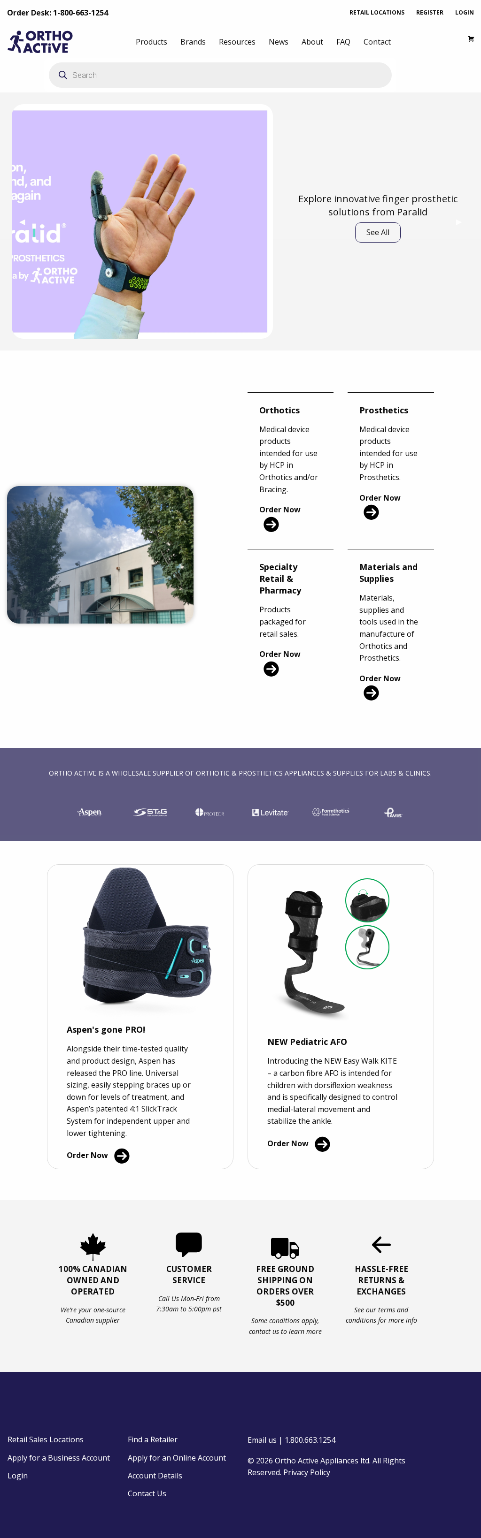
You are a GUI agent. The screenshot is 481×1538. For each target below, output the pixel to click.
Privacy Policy (306, 1472)
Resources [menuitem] (237, 42)
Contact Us (147, 1493)
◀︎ (25, 221)
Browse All (378, 249)
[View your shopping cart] (466, 41)
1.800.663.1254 (310, 1440)
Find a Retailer (153, 1439)
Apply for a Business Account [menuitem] (59, 1458)
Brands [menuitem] (193, 42)
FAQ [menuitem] (343, 42)
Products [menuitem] (151, 42)
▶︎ (462, 221)
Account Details (155, 1475)
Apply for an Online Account (177, 1458)
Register (429, 12)
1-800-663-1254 (80, 13)
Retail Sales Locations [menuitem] (46, 1439)
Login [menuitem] (18, 1475)
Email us (262, 1440)
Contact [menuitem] (377, 42)
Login (464, 12)
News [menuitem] (278, 42)
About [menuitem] (312, 42)
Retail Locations (376, 12)
